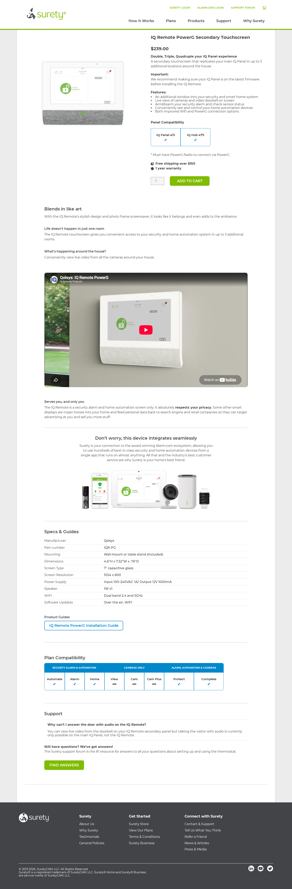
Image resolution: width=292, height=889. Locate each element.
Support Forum (243, 7)
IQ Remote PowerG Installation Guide (83, 625)
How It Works (141, 21)
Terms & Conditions (144, 837)
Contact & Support (199, 824)
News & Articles (197, 843)
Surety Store (139, 824)
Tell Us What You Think (203, 830)
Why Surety (254, 21)
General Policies (91, 843)
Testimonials (89, 837)
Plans (171, 21)
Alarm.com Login (210, 7)
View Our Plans (141, 830)
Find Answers (64, 765)
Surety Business (142, 843)
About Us (86, 824)
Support (223, 21)
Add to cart (190, 181)
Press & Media (196, 849)
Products (196, 21)
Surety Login (180, 7)
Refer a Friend (196, 837)
